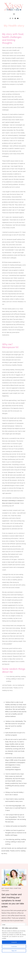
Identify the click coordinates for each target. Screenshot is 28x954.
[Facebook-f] (10, 18)
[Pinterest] (15, 18)
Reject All (14, 950)
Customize (14, 946)
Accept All (14, 942)
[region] (14, 939)
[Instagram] (13, 18)
